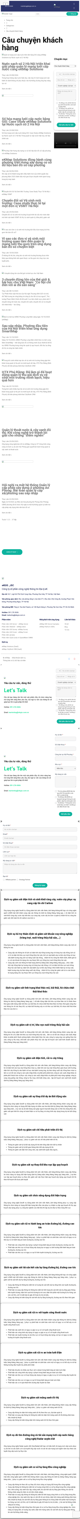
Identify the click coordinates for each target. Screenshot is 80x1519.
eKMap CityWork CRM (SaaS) (12, 649)
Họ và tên (59, 735)
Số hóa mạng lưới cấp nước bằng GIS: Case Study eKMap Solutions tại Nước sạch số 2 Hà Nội (26, 121)
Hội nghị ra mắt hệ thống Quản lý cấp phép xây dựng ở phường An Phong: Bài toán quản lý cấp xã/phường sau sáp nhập (26, 489)
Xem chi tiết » (7, 89)
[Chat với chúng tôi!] (74, 1506)
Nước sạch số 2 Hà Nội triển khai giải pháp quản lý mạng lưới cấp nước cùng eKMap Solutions (26, 66)
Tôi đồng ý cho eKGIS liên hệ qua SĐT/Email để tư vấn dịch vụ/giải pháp (67, 104)
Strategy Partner (24, 880)
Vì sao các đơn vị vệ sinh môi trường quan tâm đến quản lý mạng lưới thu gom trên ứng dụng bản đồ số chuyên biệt (26, 242)
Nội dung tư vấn (60, 774)
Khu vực (58, 764)
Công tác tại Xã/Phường (64, 755)
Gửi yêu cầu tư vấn (66, 125)
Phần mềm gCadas (8, 635)
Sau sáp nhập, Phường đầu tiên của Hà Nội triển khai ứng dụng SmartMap (25, 328)
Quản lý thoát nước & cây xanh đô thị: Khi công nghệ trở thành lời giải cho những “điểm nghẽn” (26, 432)
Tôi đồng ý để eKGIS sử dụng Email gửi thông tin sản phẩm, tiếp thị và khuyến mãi (66, 799)
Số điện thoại (60, 745)
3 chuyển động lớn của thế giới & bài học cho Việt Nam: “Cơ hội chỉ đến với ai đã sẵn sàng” (26, 282)
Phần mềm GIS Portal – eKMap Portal (15, 632)
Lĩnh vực (6, 852)
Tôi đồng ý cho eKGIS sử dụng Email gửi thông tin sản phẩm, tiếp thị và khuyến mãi (66, 110)
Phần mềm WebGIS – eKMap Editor (14, 627)
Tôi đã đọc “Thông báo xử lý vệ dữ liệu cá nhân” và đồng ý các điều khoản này (67, 115)
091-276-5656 (15, 707)
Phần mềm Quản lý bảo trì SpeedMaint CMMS (17, 638)
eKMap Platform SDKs (47, 627)
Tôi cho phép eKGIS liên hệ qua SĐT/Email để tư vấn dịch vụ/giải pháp (66, 793)
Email (5, 834)
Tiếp (14, 520)
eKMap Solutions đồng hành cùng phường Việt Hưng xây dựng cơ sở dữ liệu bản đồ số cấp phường (27, 162)
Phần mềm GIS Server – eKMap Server (15, 624)
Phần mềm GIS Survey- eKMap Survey (15, 629)
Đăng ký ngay (11, 552)
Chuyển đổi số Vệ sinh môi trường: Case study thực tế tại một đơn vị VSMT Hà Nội (24, 203)
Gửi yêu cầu (65, 814)
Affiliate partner (10, 880)
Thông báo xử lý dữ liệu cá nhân (14, 660)
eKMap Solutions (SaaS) (10, 646)
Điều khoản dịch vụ (19, 658)
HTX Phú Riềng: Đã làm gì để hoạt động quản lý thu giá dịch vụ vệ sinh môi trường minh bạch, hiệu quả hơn (27, 376)
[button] (72, 14)
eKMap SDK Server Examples (49, 624)
